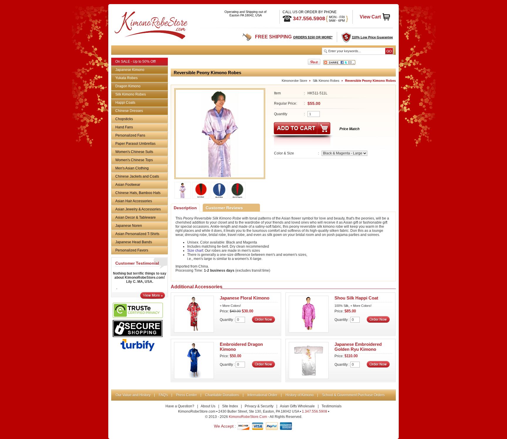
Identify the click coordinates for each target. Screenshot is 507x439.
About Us (208, 406)
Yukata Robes (126, 78)
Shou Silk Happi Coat (356, 297)
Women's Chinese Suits (134, 152)
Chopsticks (124, 119)
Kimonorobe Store (294, 80)
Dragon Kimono (128, 86)
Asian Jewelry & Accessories (138, 209)
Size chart (195, 251)
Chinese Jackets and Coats (137, 176)
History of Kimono (299, 395)
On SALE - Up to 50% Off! (135, 61)
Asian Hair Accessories (133, 201)
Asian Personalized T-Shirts (137, 234)
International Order (262, 395)
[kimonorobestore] (150, 24)
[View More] (152, 297)
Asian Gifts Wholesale (297, 406)
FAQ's (163, 395)
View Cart (370, 16)
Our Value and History (133, 395)
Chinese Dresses (129, 111)
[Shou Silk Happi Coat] (308, 331)
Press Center (186, 395)
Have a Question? (179, 406)
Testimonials (332, 406)
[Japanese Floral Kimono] (194, 331)
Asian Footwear (127, 185)
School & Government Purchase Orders (353, 395)
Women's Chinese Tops (134, 160)
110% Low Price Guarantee (372, 37)
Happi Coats (125, 103)
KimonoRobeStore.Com (248, 417)
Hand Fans (124, 127)
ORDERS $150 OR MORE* (312, 37)
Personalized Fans (130, 135)
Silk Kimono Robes (130, 94)
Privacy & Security (259, 406)
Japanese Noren (128, 226)
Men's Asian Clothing (132, 168)
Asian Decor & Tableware (135, 217)
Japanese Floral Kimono (244, 297)
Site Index (230, 406)
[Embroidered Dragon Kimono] (194, 377)
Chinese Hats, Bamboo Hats (137, 193)
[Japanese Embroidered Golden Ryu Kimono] (308, 377)
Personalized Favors (131, 250)
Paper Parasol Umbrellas (135, 144)
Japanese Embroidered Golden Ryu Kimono (358, 347)
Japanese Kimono (129, 70)
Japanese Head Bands (133, 242)
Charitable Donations (222, 395)
